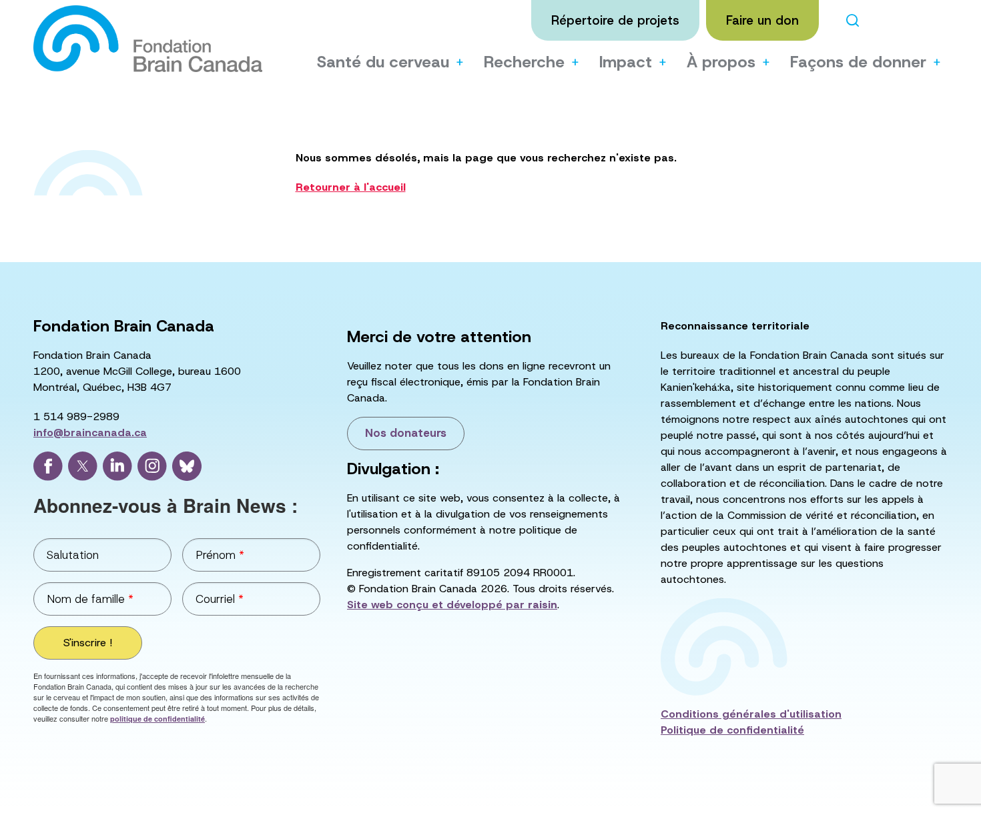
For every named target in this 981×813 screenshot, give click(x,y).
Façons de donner (858, 62)
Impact (625, 62)
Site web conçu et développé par (452, 605)
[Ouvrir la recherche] (852, 20)
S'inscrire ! (87, 643)
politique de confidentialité (157, 719)
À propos (721, 62)
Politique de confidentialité (732, 730)
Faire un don (762, 20)
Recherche (524, 62)
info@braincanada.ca (90, 433)
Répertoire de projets (615, 20)
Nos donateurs (405, 433)
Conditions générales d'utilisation (751, 714)
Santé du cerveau (383, 62)
